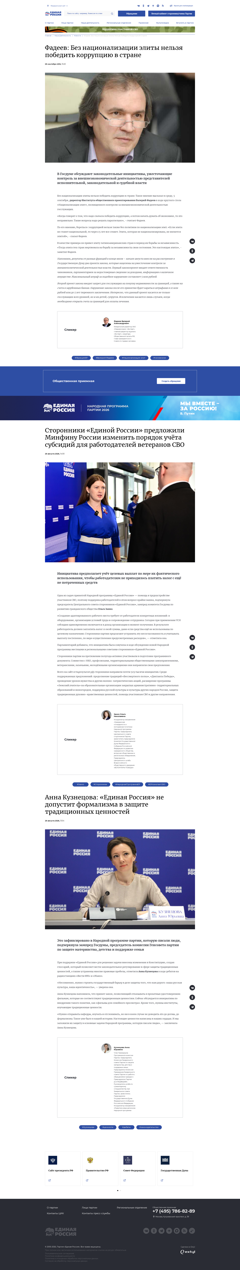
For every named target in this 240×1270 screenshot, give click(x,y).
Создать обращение (171, 381)
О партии (49, 23)
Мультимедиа (162, 23)
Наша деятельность (90, 23)
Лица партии (67, 23)
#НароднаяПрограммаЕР (127, 784)
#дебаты (126, 1127)
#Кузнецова (88, 1127)
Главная (48, 36)
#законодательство (149, 1127)
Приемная (143, 23)
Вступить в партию (185, 23)
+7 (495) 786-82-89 (173, 1211)
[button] (117, 1190)
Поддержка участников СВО (120, 29)
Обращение (131, 13)
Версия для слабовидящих (183, 6)
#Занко (80, 784)
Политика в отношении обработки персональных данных (71, 1259)
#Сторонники (100, 784)
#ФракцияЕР (81, 358)
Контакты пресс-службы (96, 1213)
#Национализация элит (133, 358)
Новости (77, 36)
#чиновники (160, 358)
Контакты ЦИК (55, 1213)
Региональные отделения (119, 23)
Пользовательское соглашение (59, 1254)
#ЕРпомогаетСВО (156, 784)
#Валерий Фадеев (105, 358)
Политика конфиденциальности (60, 1256)
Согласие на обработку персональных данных (66, 1261)
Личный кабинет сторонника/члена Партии (171, 13)
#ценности (107, 1127)
